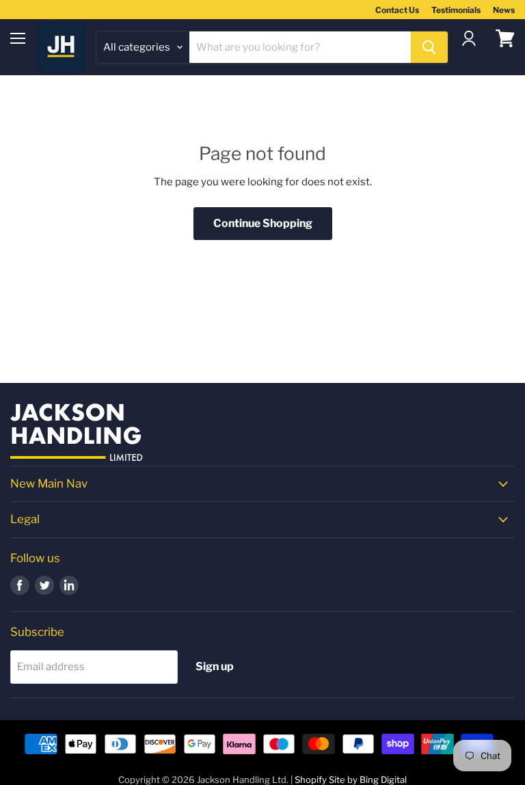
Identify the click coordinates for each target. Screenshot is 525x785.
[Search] (429, 47)
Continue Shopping (262, 223)
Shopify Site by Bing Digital (351, 779)
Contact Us (397, 10)
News (504, 10)
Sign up (215, 666)
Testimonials (456, 10)
